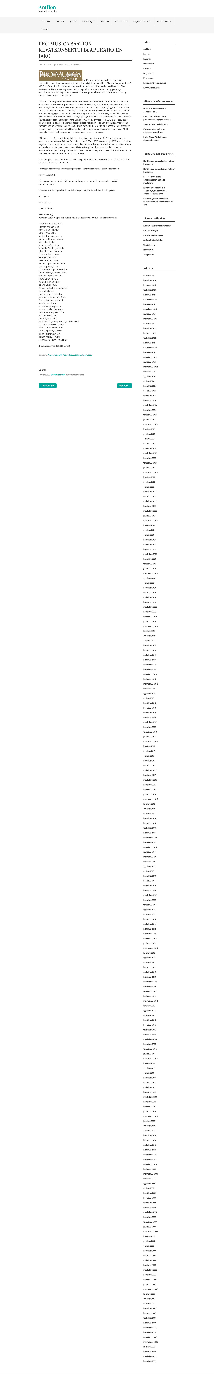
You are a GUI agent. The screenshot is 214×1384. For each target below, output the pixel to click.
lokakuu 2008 (149, 1236)
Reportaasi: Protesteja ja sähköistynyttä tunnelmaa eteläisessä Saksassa (155, 190)
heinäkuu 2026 (149, 280)
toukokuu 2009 (149, 1202)
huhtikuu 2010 (149, 1149)
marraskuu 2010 (150, 1116)
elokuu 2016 (148, 813)
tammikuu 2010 (150, 1164)
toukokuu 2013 (149, 972)
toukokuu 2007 (149, 1318)
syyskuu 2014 (149, 909)
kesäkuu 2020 (149, 592)
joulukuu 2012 (149, 996)
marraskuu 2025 (150, 318)
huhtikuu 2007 (149, 1322)
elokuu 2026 (148, 275)
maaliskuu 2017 (150, 780)
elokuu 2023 (148, 438)
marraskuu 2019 (150, 626)
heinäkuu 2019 (149, 645)
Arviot (50, 355)
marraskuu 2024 (150, 366)
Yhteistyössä (149, 245)
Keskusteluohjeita (151, 230)
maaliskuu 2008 (150, 1270)
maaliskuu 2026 (150, 299)
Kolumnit (147, 68)
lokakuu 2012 (149, 1005)
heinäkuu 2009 (149, 1193)
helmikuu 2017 (149, 784)
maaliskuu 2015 (150, 895)
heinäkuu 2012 (149, 1020)
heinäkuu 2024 (149, 386)
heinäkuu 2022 (149, 491)
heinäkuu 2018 (149, 703)
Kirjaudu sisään (142, 21)
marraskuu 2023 (150, 424)
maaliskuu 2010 (150, 1154)
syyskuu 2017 (149, 751)
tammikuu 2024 (150, 414)
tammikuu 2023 (150, 462)
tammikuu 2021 (150, 563)
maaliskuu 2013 (150, 981)
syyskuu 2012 (149, 1010)
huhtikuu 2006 (149, 1351)
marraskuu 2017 (150, 741)
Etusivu (45, 21)
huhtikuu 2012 (149, 1034)
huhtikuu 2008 (149, 1265)
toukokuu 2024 (149, 395)
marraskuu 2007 (150, 1289)
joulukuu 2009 (149, 1169)
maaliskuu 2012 (150, 1039)
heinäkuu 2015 (149, 876)
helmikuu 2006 (149, 1361)
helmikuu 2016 (149, 842)
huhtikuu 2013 (149, 977)
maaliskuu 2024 (150, 405)
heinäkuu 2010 (149, 1135)
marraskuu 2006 (150, 1342)
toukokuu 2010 (149, 1145)
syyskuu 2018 (149, 693)
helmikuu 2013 (149, 986)
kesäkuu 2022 (149, 496)
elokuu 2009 (148, 1188)
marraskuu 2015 (150, 856)
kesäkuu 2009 (149, 1197)
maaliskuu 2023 (150, 453)
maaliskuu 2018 (150, 722)
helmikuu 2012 (149, 1044)
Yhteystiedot (148, 254)
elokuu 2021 (148, 535)
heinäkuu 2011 (149, 1077)
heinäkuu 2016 (149, 818)
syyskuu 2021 (149, 530)
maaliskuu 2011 (150, 1097)
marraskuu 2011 (150, 1058)
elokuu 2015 (148, 871)
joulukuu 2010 (149, 1111)
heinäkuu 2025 (149, 328)
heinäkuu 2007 (149, 1308)
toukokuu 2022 (149, 501)
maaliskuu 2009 (150, 1212)
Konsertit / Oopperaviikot (154, 83)
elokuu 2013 (148, 962)
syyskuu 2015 (149, 866)
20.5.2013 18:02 (45, 64)
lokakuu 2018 (149, 688)
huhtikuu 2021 (149, 549)
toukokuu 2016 (149, 828)
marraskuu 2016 (150, 799)
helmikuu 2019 (149, 669)
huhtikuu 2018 (149, 717)
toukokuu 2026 (149, 290)
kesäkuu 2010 (149, 1140)
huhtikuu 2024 (149, 400)
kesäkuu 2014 (149, 919)
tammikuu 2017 (150, 789)
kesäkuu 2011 (149, 1082)
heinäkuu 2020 (149, 587)
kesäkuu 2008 (149, 1255)
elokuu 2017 (148, 756)
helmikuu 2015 (149, 900)
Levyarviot (148, 73)
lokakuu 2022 (149, 477)
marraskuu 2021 (150, 520)
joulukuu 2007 (149, 1284)
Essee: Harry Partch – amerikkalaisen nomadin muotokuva (154, 179)
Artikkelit (147, 49)
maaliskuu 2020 (150, 607)
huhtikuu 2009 (149, 1207)
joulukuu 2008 (149, 1226)
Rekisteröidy (164, 21)
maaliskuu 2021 (150, 554)
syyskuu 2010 (149, 1125)
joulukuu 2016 (149, 794)
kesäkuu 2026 (149, 285)
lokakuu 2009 (149, 1178)
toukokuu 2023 (149, 448)
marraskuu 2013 (150, 948)
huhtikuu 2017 (149, 775)
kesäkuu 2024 (149, 390)
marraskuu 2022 (150, 472)
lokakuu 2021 (149, 525)
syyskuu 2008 (149, 1241)
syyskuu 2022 (149, 482)
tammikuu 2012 (150, 1049)
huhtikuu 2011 (149, 1092)
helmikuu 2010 (149, 1159)
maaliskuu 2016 (150, 837)
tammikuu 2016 (150, 847)
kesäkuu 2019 (149, 650)
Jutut (73, 21)
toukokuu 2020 (149, 597)
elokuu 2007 (148, 1303)
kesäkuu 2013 (149, 967)
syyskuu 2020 (149, 578)
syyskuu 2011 (149, 1068)
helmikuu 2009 (149, 1217)
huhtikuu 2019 (149, 659)
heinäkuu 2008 (149, 1250)
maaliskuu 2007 (150, 1327)
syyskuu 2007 (149, 1298)
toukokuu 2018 (149, 712)
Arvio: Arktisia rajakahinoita (155, 124)
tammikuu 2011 (150, 1106)
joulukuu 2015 (149, 852)
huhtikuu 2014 (149, 928)
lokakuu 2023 (149, 429)
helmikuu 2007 (149, 1332)
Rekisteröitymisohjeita (153, 235)
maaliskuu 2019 (150, 664)
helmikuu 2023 (149, 458)
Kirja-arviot (148, 78)
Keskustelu (121, 21)
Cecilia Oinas (76, 64)
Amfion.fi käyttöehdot (152, 240)
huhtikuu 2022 (149, 506)
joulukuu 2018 (149, 679)
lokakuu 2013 (149, 952)
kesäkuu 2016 (149, 823)
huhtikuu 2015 (149, 890)
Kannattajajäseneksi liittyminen (157, 225)
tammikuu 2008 (150, 1279)
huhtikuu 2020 (149, 602)
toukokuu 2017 (149, 770)
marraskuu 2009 (150, 1173)
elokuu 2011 (148, 1073)
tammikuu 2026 (150, 309)
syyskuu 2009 (149, 1183)
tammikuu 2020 (150, 616)
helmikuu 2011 (149, 1101)
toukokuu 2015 (149, 885)
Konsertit (58, 355)
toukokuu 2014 (149, 924)
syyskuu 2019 (149, 635)
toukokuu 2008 (149, 1260)
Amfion (47, 7)
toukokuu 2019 (149, 655)
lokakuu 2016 (149, 804)
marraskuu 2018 (150, 683)
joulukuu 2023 (149, 419)
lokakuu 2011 (149, 1063)
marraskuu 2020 (150, 573)
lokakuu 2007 (149, 1294)
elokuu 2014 (148, 914)
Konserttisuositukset (72, 355)
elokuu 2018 (148, 698)
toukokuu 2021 (149, 544)
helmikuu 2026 (149, 304)
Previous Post (47, 385)
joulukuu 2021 (149, 515)
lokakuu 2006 (149, 1346)
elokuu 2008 (148, 1246)
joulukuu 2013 (149, 943)
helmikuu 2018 (149, 727)
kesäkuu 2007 (149, 1313)
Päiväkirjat (88, 21)
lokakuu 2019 (149, 631)
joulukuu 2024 (149, 362)
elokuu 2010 (148, 1130)
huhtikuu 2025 (149, 342)
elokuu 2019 (148, 640)
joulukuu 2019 (149, 621)
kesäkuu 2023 (149, 443)
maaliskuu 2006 (150, 1356)
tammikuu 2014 (150, 938)
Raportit (146, 59)
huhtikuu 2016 (149, 832)
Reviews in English (151, 87)
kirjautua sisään (58, 374)
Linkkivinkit (148, 249)
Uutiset (60, 21)
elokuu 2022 (148, 486)
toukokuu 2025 (149, 338)
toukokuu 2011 (149, 1087)
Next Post (125, 385)
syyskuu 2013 (149, 957)
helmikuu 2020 (149, 611)
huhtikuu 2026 (149, 294)
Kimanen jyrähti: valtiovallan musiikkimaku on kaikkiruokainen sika (158, 201)
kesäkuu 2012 (149, 1025)
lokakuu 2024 (149, 371)
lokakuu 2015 (149, 861)
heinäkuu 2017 (149, 760)
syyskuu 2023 (149, 434)
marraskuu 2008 (150, 1231)
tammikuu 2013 (150, 991)
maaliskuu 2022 (150, 511)
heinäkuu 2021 (149, 539)
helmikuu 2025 (149, 352)
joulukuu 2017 (149, 736)
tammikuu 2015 (150, 904)
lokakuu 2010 (149, 1121)
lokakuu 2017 (149, 746)
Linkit (44, 29)
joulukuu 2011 (149, 1053)
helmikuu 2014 (149, 933)
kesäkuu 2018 (149, 707)
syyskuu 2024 (149, 376)
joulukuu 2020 (149, 568)
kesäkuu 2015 (149, 880)
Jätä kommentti (60, 64)
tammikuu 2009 (150, 1222)
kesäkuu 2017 (149, 765)
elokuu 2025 (148, 323)
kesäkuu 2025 (149, 333)
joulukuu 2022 (149, 467)
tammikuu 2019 (150, 674)
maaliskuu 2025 (150, 347)
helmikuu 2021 (149, 559)
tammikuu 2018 (150, 732)
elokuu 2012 (148, 1015)
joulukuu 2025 (149, 314)
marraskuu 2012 (150, 1001)
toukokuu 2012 (149, 1029)
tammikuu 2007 (150, 1337)
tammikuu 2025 (150, 357)
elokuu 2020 (148, 583)
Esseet (146, 54)
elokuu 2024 (148, 381)
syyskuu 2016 (149, 808)
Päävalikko (87, 355)
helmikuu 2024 (149, 410)
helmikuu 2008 (149, 1274)
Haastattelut (148, 63)
